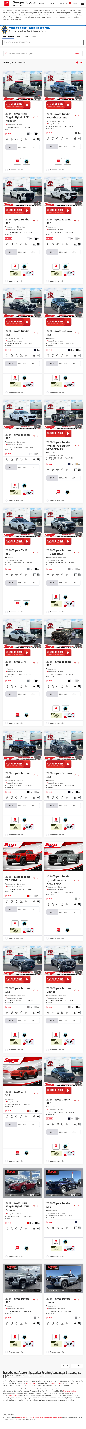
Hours (60, 1417)
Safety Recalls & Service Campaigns (46, 1417)
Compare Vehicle (16, 170)
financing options (69, 1391)
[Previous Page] (63, 1366)
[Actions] (38, 117)
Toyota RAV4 (30, 1383)
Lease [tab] (34, 147)
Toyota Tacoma (56, 1383)
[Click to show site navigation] (82, 3)
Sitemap (25, 1417)
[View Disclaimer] (26, 139)
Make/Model (8, 36)
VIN (18, 36)
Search (76, 54)
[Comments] (34, 139)
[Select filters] (77, 62)
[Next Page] (67, 1366)
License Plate (30, 36)
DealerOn (19, 1417)
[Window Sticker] (38, 139)
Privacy (31, 1417)
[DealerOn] (8, 1414)
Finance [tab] (22, 147)
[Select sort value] (81, 62)
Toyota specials (13, 1395)
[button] (39, 86)
